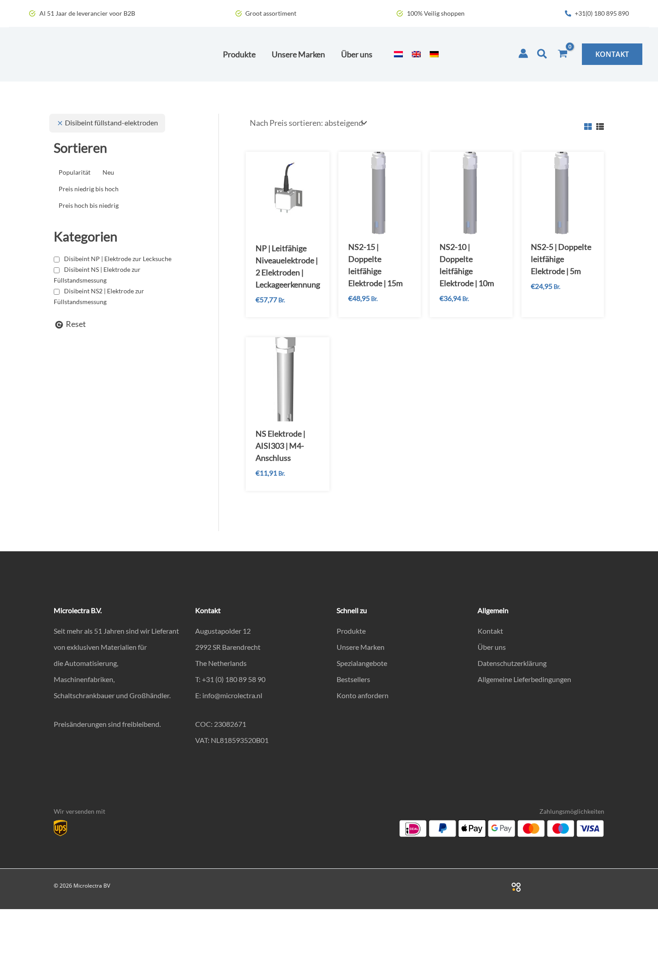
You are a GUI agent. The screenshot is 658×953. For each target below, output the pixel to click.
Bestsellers (353, 679)
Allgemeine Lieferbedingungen (524, 679)
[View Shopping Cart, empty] (562, 54)
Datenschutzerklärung (512, 663)
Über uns (492, 647)
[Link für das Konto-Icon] (523, 53)
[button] (542, 54)
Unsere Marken (361, 647)
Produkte (351, 631)
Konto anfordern (363, 695)
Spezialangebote (362, 663)
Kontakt (490, 631)
